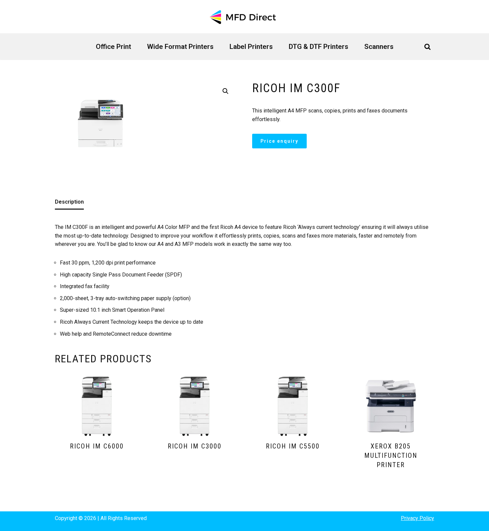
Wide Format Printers (180, 47)
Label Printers (251, 47)
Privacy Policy (417, 518)
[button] (226, 91)
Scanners (379, 47)
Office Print (113, 47)
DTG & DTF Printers (318, 47)
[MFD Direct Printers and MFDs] (244, 17)
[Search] (427, 46)
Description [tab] (69, 202)
